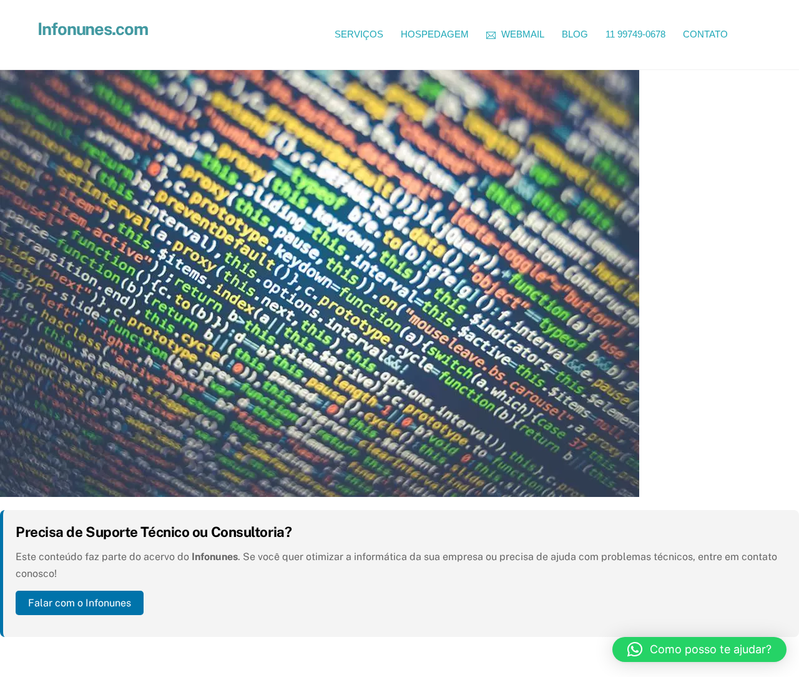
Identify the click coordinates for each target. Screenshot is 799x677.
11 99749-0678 (635, 34)
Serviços (359, 34)
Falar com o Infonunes (79, 603)
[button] (699, 649)
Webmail (521, 34)
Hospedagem (435, 34)
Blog (575, 34)
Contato (705, 34)
